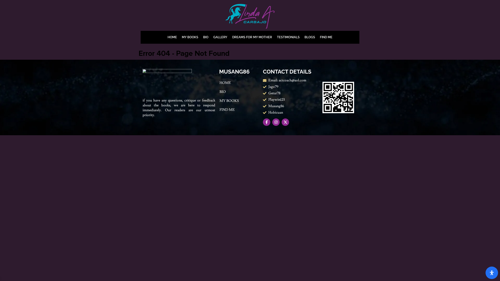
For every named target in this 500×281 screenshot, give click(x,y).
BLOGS (309, 37)
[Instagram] (276, 122)
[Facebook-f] (266, 122)
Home (172, 37)
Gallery (220, 37)
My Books (190, 37)
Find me (326, 37)
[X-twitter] (285, 122)
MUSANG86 (234, 71)
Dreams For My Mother (252, 37)
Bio (205, 37)
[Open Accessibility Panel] (492, 273)
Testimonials (288, 37)
